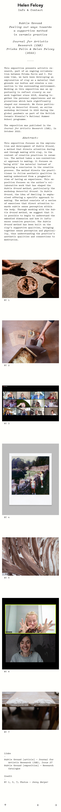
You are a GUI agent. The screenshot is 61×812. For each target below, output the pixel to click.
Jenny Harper (40, 782)
